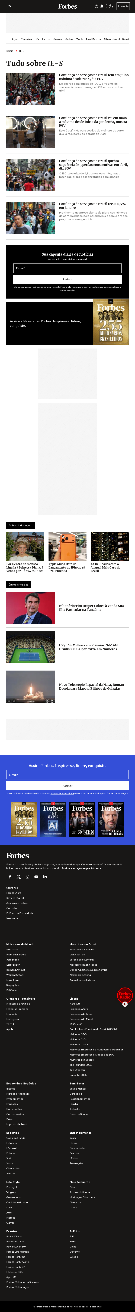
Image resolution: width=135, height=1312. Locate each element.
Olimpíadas (13, 1168)
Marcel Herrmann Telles (83, 964)
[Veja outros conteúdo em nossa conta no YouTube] (36, 876)
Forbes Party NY (15, 1256)
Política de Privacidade (69, 287)
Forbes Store (13, 892)
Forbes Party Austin (18, 1261)
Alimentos (76, 1202)
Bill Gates (12, 990)
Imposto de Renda (17, 1124)
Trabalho (75, 1109)
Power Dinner (14, 1236)
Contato (11, 908)
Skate (9, 1163)
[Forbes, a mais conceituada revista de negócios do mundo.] (67, 855)
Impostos (12, 1103)
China (73, 1246)
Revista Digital (15, 898)
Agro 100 (75, 1003)
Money (57, 39)
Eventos (74, 1153)
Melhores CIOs (78, 1039)
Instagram (12, 1019)
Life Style (13, 1182)
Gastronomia (14, 1197)
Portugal (11, 1187)
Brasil (73, 1241)
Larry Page (12, 980)
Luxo (9, 1207)
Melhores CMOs (79, 1044)
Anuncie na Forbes (17, 903)
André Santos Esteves (82, 980)
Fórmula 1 (11, 1148)
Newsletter (12, 918)
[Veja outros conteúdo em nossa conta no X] (18, 876)
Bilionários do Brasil (116, 39)
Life (36, 39)
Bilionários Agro (79, 1008)
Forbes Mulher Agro (17, 1287)
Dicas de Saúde (79, 1114)
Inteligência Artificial (18, 1003)
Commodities (14, 1109)
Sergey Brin (13, 985)
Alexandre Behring (80, 974)
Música (74, 1158)
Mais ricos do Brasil (83, 944)
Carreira (26, 39)
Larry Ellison (13, 964)
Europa (74, 1256)
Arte (9, 1212)
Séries (73, 1137)
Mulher (69, 39)
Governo (75, 1251)
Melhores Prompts (17, 1008)
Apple (9, 1029)
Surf (8, 1158)
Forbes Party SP (15, 1267)
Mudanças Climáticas (82, 1197)
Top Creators (77, 1069)
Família (74, 1103)
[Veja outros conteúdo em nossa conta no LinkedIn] (45, 876)
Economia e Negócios (21, 1083)
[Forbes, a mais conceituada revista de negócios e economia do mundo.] (67, 6)
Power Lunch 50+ (16, 1246)
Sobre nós (12, 887)
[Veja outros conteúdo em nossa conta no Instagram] (27, 876)
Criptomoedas (15, 1114)
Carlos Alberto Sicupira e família (88, 969)
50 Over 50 (76, 1024)
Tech (79, 39)
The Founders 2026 (81, 1064)
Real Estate (93, 39)
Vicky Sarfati (77, 954)
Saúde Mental (78, 1088)
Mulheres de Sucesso (82, 1059)
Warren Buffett (14, 974)
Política (75, 1231)
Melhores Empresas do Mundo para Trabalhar (96, 1049)
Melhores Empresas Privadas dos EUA (92, 1054)
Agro (15, 39)
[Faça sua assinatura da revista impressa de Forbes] (24, 819)
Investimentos (14, 1098)
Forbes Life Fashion (17, 1251)
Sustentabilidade (80, 1192)
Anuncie (123, 6)
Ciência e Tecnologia (20, 998)
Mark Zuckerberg (16, 954)
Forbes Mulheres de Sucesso (22, 1282)
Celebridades (77, 1148)
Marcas (10, 1217)
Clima (73, 1187)
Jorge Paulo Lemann (82, 959)
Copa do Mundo (15, 1137)
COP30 (74, 1207)
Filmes (73, 1143)
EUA (72, 1236)
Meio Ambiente (80, 1182)
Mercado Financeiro (18, 1093)
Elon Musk (12, 949)
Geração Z (76, 1093)
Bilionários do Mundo (82, 1019)
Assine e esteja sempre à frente (81, 868)
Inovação (12, 1014)
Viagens (11, 1192)
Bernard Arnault (15, 969)
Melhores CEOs (79, 1034)
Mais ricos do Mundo (20, 944)
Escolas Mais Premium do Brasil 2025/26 (93, 1029)
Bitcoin (10, 1088)
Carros (10, 1222)
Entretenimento (81, 1132)
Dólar (9, 1119)
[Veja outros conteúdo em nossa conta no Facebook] (9, 876)
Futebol (10, 1153)
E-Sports (11, 1143)
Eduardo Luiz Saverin (82, 949)
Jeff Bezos (12, 959)
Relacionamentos (80, 1098)
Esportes (12, 1132)
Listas (46, 39)
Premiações (76, 1163)
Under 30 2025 (78, 1075)
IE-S (21, 51)
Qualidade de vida (17, 1202)
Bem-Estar (77, 1083)
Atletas (10, 1173)
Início (10, 51)
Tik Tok (10, 1024)
